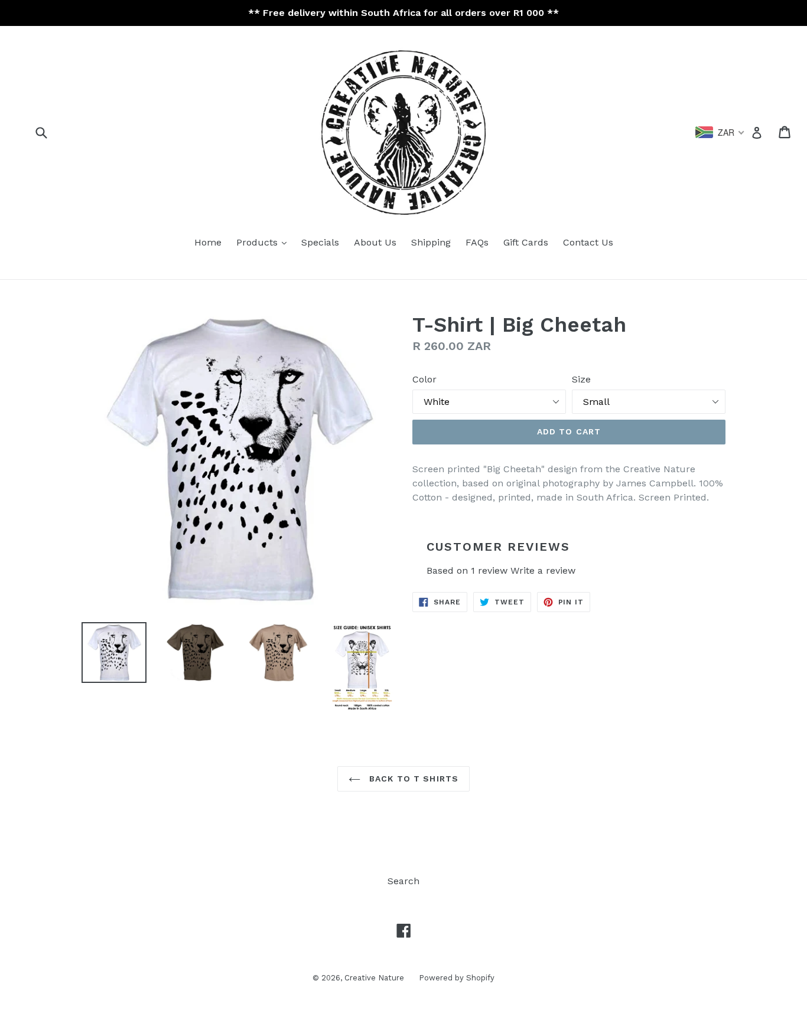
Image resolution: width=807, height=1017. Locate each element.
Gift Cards (525, 242)
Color (424, 379)
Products (258, 242)
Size (581, 379)
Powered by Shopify (456, 977)
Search (403, 881)
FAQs (477, 242)
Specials (320, 242)
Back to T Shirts (412, 778)
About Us (375, 242)
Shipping (431, 242)
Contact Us (588, 242)
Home (208, 242)
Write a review (542, 570)
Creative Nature (374, 977)
